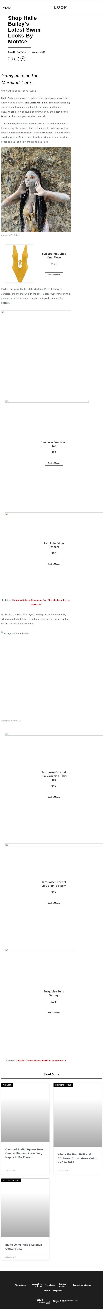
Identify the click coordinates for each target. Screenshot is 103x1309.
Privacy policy (62, 1285)
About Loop (20, 1285)
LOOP (60, 7)
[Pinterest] (72, 1276)
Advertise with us (37, 1285)
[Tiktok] (64, 1276)
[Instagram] (47, 1276)
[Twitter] (39, 1276)
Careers (46, 1290)
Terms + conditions (82, 1285)
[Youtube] (56, 1276)
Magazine (57, 1290)
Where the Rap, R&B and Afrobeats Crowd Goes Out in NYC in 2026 (77, 1158)
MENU (7, 7)
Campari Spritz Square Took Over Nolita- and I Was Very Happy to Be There (24, 1153)
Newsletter (50, 1285)
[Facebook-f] (31, 1276)
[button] (10, 59)
